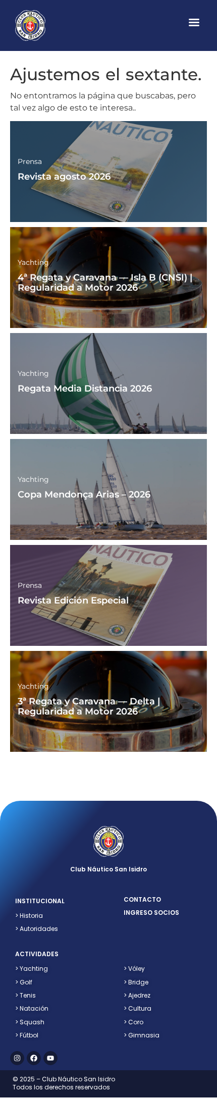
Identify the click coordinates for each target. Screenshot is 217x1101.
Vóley (134, 968)
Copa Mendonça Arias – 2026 (84, 494)
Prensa (30, 161)
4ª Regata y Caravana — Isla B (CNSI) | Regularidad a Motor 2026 (105, 282)
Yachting (33, 262)
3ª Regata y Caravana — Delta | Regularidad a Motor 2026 (89, 706)
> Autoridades (36, 928)
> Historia (29, 915)
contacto (142, 899)
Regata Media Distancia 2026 (85, 388)
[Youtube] (50, 1058)
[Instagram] (17, 1058)
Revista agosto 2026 (64, 176)
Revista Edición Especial (73, 600)
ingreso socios (151, 912)
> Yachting (31, 968)
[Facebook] (34, 1058)
